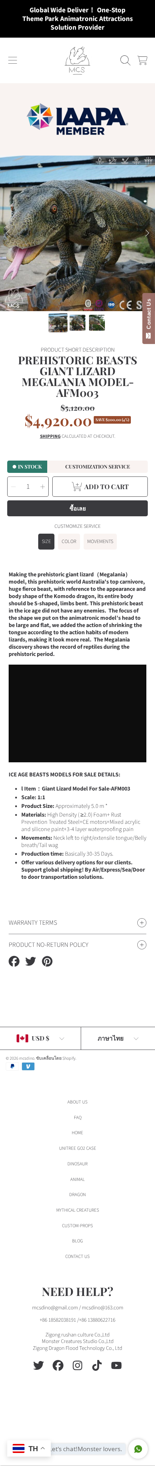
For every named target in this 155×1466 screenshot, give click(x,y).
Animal (77, 1179)
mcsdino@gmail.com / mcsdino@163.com (77, 1308)
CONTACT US (77, 1256)
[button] (13, 60)
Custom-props (77, 1226)
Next (147, 233)
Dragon (77, 1194)
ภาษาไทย (111, 1038)
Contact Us (149, 315)
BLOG (77, 1241)
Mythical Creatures (77, 1210)
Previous (7, 233)
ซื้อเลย (78, 508)
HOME (77, 1133)
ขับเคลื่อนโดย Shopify (55, 1058)
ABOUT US (77, 1102)
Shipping (50, 436)
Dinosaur (77, 1164)
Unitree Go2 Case (77, 1148)
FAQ (77, 1117)
